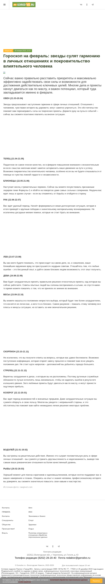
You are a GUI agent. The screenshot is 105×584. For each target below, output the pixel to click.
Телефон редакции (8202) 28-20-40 (35, 557)
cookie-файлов (24, 582)
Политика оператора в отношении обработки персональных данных (37, 535)
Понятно (96, 581)
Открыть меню (4, 4)
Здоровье (32, 525)
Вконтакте (81, 5)
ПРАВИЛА (6, 512)
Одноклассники (87, 5)
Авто (30, 508)
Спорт (31, 520)
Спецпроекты (7, 520)
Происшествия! (8, 529)
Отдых (31, 529)
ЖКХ (30, 512)
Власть (5, 533)
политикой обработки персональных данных (68, 580)
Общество (8, 51)
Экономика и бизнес (36, 516)
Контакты (6, 508)
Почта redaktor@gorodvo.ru (74, 557)
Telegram (92, 5)
